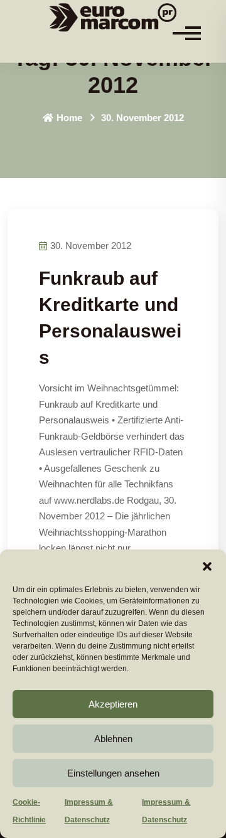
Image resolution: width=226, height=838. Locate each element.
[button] (207, 565)
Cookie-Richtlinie (29, 811)
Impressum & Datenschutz (89, 811)
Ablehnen (113, 738)
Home (69, 117)
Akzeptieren (113, 704)
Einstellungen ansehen (113, 773)
